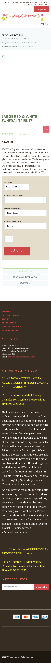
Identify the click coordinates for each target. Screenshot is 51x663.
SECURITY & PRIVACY (11, 330)
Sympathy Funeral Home (11, 43)
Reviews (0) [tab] (26, 283)
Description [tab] (25, 271)
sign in (41, 9)
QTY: (6, 234)
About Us (6, 311)
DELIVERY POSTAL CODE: (14, 195)
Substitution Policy (11, 327)
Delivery (6, 319)
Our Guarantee (9, 323)
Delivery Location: (12, 221)
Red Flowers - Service (32, 43)
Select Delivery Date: (13, 208)
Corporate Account (11, 315)
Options (8, 182)
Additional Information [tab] (25, 277)
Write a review (24, 134)
